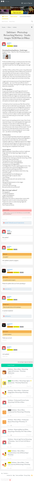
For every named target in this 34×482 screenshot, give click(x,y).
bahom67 (6, 222)
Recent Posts (12, 21)
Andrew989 (10, 374)
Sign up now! (17, 12)
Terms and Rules (19, 475)
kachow (9, 413)
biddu (8, 230)
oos (14, 222)
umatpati (9, 269)
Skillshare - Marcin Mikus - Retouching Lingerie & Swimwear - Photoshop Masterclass (18, 371)
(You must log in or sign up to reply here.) (25, 362)
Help (14, 475)
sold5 (6, 316)
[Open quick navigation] (31, 27)
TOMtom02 (11, 222)
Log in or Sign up (27, 3)
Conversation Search (25, 16)
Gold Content (13, 16)
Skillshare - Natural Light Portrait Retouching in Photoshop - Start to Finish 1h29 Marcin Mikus (20, 441)
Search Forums (5, 21)
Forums (6, 16)
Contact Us (9, 475)
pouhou (9, 43)
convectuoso (10, 393)
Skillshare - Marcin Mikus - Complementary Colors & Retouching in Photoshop (18, 453)
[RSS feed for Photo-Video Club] (32, 475)
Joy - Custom (4, 473)
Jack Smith (10, 384)
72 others (19, 222)
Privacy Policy (27, 475)
